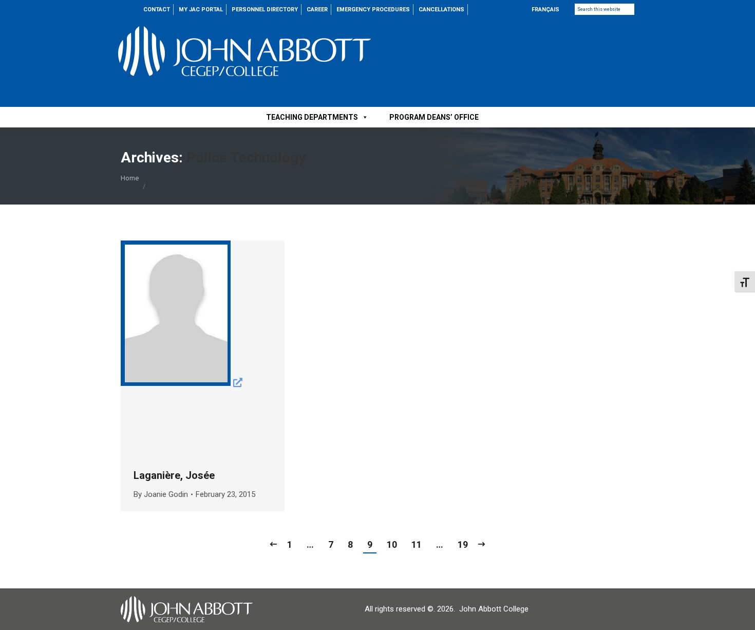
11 (416, 544)
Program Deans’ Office (434, 117)
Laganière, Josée (174, 475)
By (161, 494)
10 (392, 544)
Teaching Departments (312, 117)
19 (463, 544)
